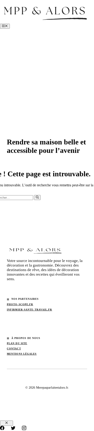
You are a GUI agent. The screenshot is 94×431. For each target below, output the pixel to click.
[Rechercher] (37, 197)
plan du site (17, 343)
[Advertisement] (47, 78)
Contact (14, 348)
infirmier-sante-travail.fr (29, 309)
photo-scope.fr (20, 304)
